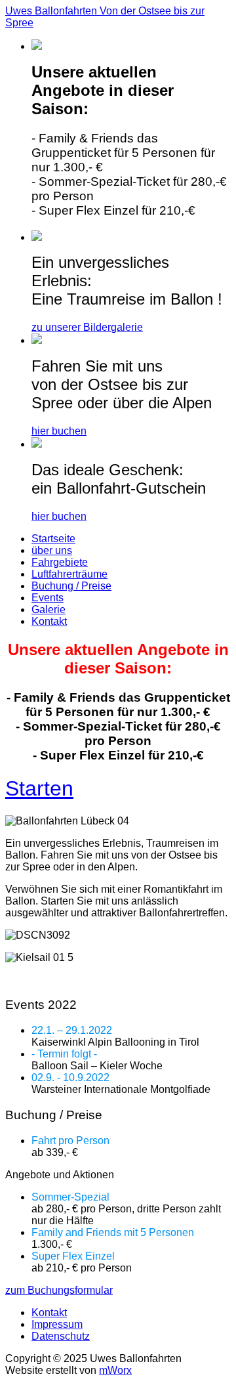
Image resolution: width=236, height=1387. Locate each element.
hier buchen (59, 431)
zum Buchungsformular (59, 1290)
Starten (39, 788)
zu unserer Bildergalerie (87, 327)
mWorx (115, 1370)
